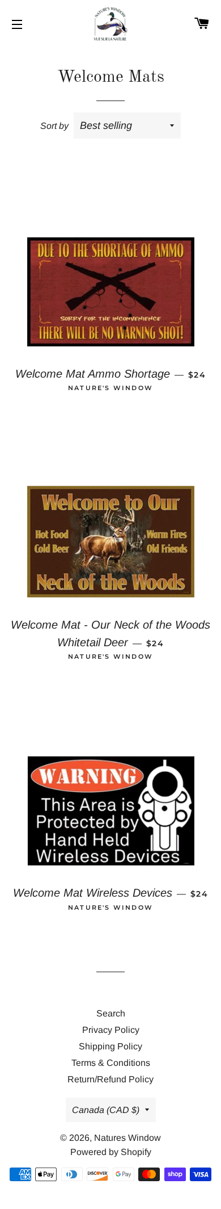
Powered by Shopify (110, 1152)
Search (110, 1013)
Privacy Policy (110, 1030)
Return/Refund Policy (110, 1079)
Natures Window (127, 1138)
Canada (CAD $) (105, 1110)
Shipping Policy (110, 1046)
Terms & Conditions (110, 1063)
